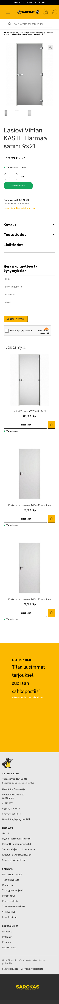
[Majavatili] (54, 12)
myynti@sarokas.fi (11, 808)
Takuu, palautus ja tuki (13, 890)
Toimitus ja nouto (10, 879)
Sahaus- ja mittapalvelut (14, 860)
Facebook (7, 931)
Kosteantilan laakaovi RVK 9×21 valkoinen (29, 599)
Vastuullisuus (8, 911)
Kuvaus (10, 224)
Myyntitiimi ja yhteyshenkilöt (16, 819)
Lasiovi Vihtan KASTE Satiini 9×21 (29, 411)
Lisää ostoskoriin (18, 185)
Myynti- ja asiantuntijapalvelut (16, 838)
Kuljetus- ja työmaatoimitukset (17, 854)
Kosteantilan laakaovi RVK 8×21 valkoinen (29, 505)
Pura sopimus (8, 895)
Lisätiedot (13, 244)
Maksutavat (8, 885)
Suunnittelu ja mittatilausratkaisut (19, 849)
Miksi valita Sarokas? (12, 874)
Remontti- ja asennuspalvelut (16, 843)
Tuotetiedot (15, 234)
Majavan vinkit (9, 947)
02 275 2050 (7, 803)
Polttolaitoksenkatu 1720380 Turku (13, 796)
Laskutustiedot (9, 917)
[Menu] (8, 12)
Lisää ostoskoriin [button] (51, 425)
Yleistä (5, 833)
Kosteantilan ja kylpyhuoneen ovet (28, 33)
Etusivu (10, 32)
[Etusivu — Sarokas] (28, 12)
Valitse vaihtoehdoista (51, 519)
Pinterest (7, 942)
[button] (46, 12)
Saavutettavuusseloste (13, 906)
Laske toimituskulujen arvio (19, 208)
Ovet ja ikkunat (20, 32)
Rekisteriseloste (10, 901)
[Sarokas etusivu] (29, 763)
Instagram (7, 936)
